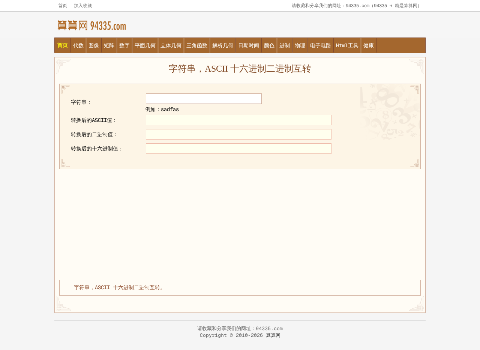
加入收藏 (83, 6)
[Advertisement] (240, 223)
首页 (62, 6)
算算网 (273, 335)
